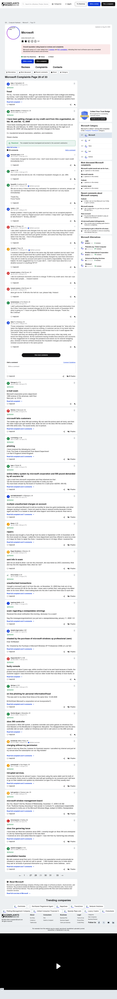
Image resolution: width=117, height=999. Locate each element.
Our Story (32, 917)
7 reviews (51, 49)
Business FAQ (63, 917)
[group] (11, 72)
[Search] (35, 4)
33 (57, 875)
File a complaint (42, 61)
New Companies (92, 917)
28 (36, 875)
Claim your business (65, 922)
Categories (57, 4)
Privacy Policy (80, 920)
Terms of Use (80, 917)
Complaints (41, 67)
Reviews (25, 67)
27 (31, 875)
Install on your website (98, 119)
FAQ (44, 917)
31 (50, 875)
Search (23, 4)
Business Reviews (92, 919)
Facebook (99, 922)
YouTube (108, 922)
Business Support (64, 920)
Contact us (32, 920)
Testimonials (33, 922)
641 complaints (62, 49)
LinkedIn (113, 922)
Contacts (57, 67)
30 (45, 875)
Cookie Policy (80, 922)
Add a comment (70, 150)
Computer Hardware (91, 130)
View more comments (41, 355)
